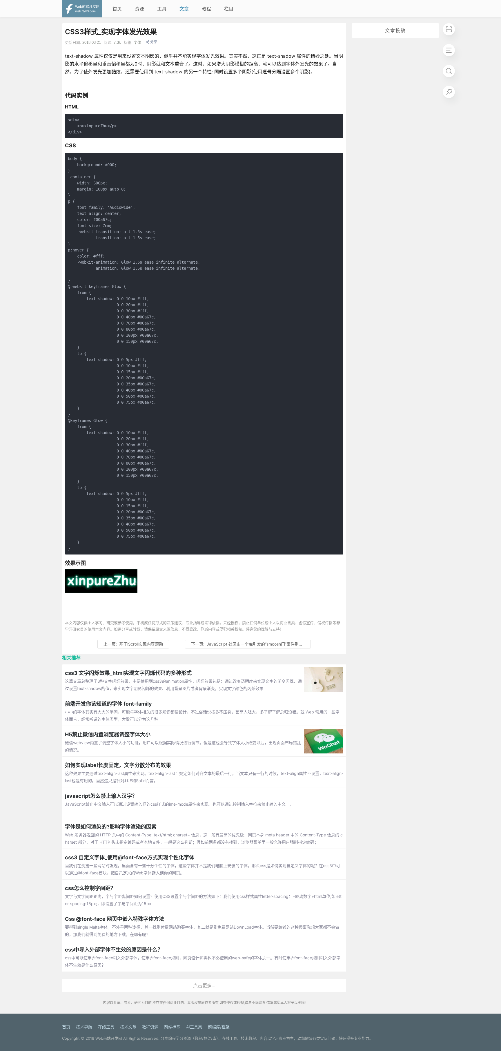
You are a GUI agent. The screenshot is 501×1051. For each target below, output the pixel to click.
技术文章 (128, 1026)
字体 (137, 42)
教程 (206, 9)
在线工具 (106, 1026)
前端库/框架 (219, 1026)
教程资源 (150, 1026)
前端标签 (172, 1026)
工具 (161, 9)
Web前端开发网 (108, 1038)
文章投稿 (395, 30)
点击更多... (204, 985)
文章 (184, 9)
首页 (117, 9)
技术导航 (84, 1026)
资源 (139, 9)
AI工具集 (194, 1026)
